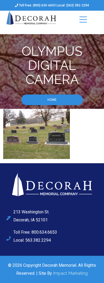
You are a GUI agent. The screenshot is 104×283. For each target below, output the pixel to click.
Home (52, 100)
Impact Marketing (70, 273)
